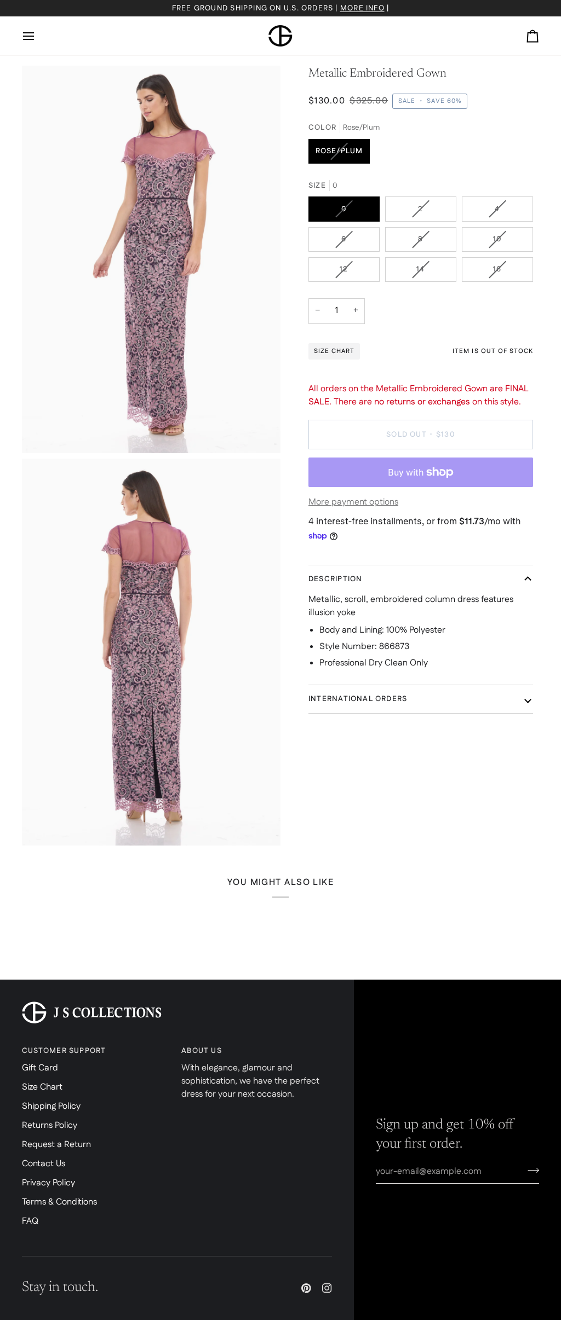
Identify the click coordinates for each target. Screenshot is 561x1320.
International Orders (357, 698)
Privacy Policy (48, 1183)
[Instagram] (327, 1288)
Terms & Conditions (59, 1202)
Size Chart (42, 1087)
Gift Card (40, 1068)
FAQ (30, 1221)
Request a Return (56, 1144)
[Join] (530, 1170)
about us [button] (201, 1050)
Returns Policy (49, 1125)
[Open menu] (38, 36)
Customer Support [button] (64, 1050)
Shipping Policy (51, 1106)
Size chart (334, 351)
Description (335, 579)
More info (362, 8)
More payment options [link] (353, 502)
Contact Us (43, 1163)
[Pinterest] (306, 1288)
